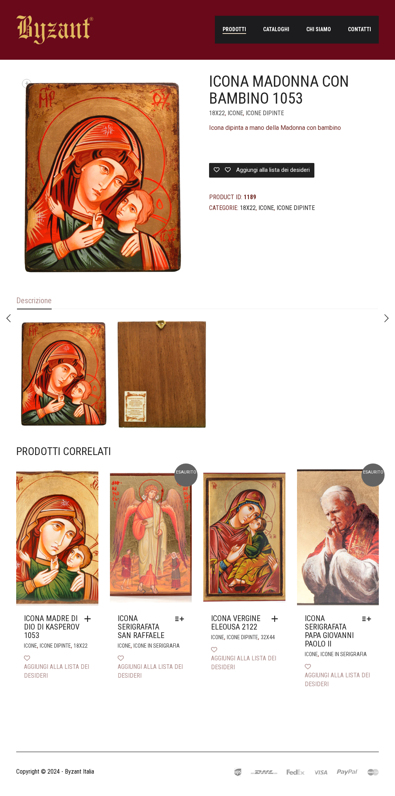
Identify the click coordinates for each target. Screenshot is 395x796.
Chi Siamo (318, 29)
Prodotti (234, 29)
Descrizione (34, 300)
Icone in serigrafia (156, 646)
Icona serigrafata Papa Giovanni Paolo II (329, 631)
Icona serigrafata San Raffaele (141, 627)
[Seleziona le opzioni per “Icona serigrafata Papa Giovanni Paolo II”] (368, 618)
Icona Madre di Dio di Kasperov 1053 (51, 627)
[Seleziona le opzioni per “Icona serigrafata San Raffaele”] (181, 618)
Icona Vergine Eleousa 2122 (235, 622)
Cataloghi (276, 29)
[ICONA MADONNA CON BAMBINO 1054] (8, 318)
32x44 (268, 637)
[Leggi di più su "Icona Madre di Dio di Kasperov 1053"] (89, 618)
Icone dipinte (265, 113)
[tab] (34, 301)
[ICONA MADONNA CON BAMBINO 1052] (386, 318)
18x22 (217, 113)
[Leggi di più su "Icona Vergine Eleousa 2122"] (277, 618)
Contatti (359, 29)
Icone (235, 113)
